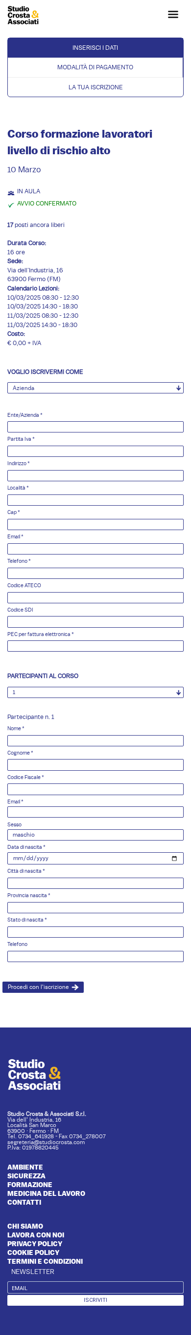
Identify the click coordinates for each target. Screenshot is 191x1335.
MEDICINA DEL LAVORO (46, 1193)
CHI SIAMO (25, 1226)
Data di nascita (26, 847)
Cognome (20, 753)
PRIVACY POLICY (34, 1244)
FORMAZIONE (29, 1185)
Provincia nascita (28, 895)
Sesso (14, 825)
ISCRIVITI (95, 1300)
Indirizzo (18, 463)
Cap (13, 512)
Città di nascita (26, 871)
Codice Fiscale (25, 777)
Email (15, 537)
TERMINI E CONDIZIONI (45, 1261)
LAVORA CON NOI (35, 1235)
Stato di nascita (27, 920)
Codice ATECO (24, 585)
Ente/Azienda (25, 415)
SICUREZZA (26, 1176)
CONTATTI (24, 1202)
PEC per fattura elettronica (40, 634)
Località (18, 488)
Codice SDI (20, 610)
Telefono (19, 561)
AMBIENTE (25, 1167)
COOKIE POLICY (33, 1252)
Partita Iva (21, 439)
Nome (15, 728)
